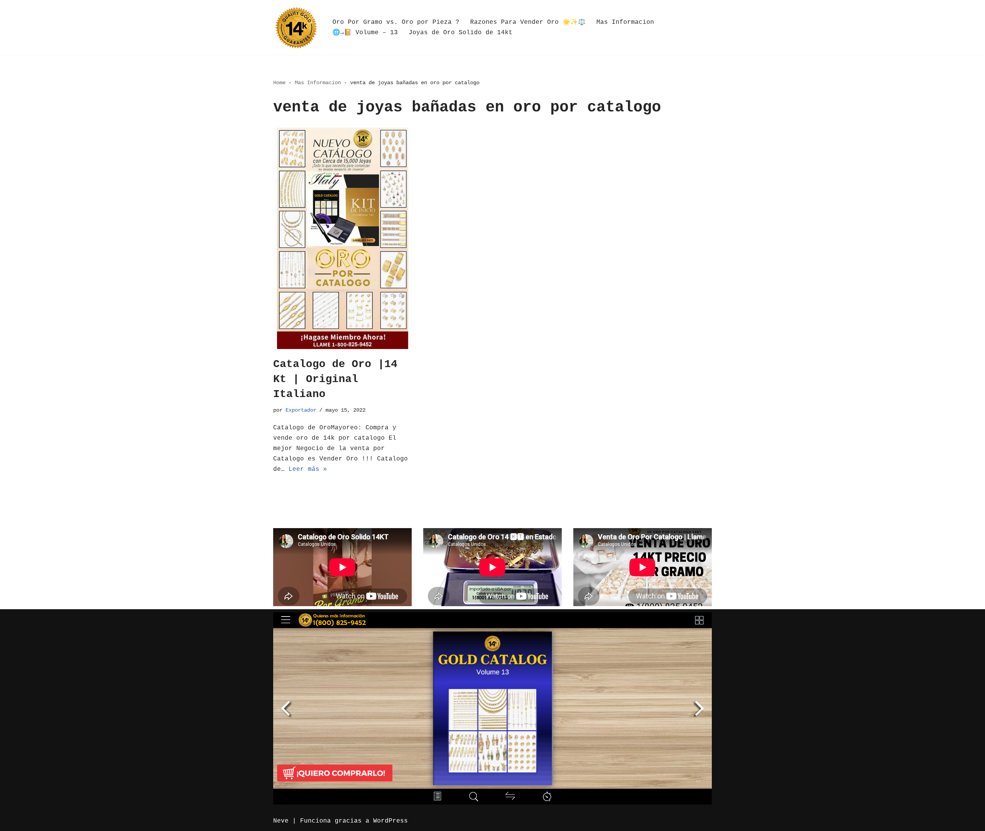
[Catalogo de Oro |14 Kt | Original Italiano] (342, 238)
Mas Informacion (625, 22)
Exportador (300, 410)
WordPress (390, 821)
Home (279, 83)
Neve (281, 821)
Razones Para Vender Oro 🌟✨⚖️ (528, 22)
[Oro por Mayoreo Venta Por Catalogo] (296, 27)
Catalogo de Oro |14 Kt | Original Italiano (335, 379)
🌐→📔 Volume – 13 (365, 32)
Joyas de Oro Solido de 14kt (461, 32)
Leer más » (308, 469)
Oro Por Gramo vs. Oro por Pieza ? (395, 22)
